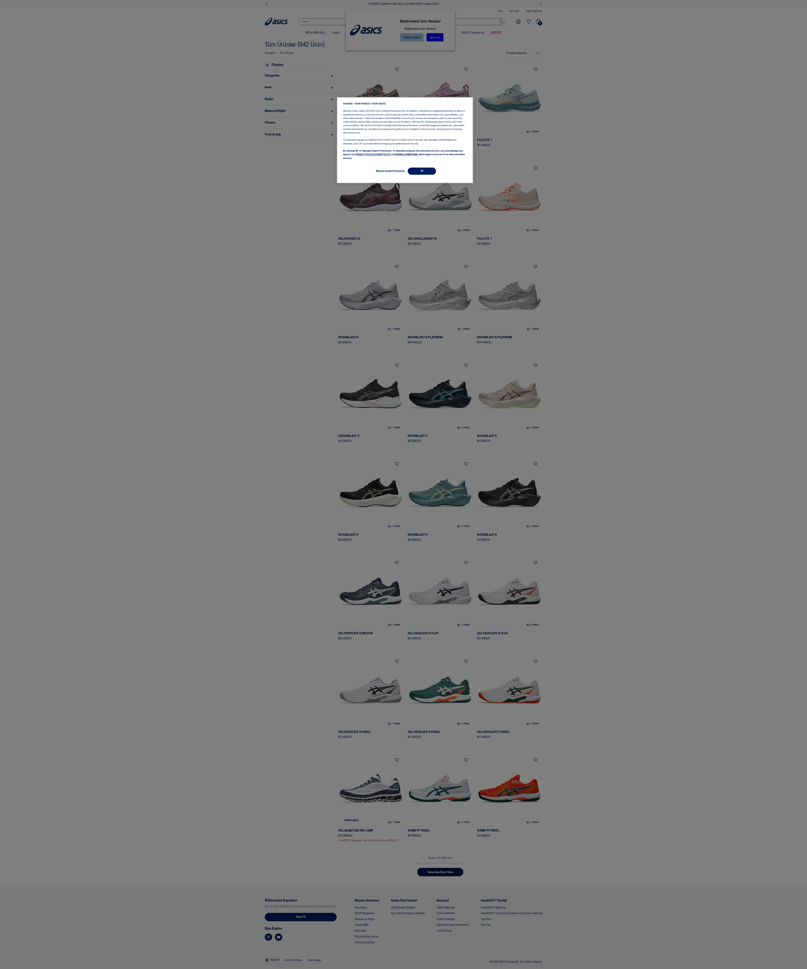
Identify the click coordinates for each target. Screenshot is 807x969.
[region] (405, 140)
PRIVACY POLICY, (365, 154)
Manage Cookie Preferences (390, 171)
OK (422, 171)
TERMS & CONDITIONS (406, 154)
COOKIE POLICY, (382, 154)
